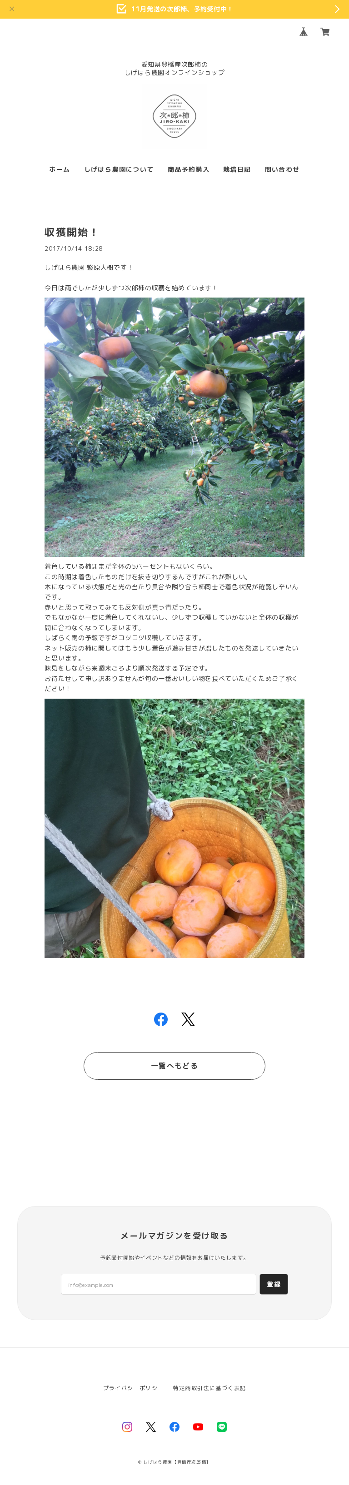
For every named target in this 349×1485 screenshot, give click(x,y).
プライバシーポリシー (133, 1388)
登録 (274, 1284)
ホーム (59, 169)
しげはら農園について (119, 169)
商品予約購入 (188, 169)
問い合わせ (282, 169)
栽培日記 (237, 169)
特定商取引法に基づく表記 (209, 1388)
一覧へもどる (174, 1066)
